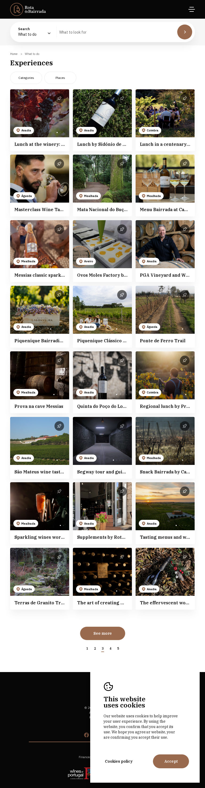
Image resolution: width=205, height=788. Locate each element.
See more (102, 633)
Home (13, 54)
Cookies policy (119, 761)
